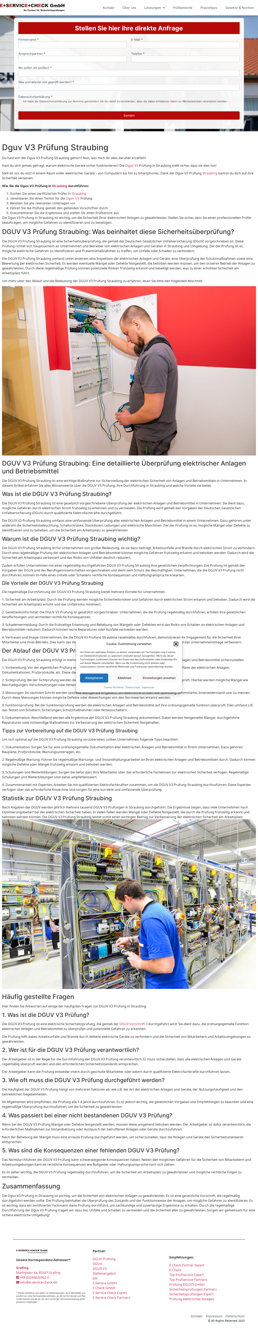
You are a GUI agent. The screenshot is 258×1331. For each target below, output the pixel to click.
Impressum (148, 687)
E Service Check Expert (111, 1293)
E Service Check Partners (111, 1297)
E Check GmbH (104, 1288)
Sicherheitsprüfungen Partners (193, 1289)
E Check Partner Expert (186, 1265)
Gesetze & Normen (239, 8)
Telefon (138, 54)
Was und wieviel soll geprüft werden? (46, 82)
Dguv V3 (131, 165)
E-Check (175, 1270)
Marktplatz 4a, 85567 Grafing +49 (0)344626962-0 (38, 1273)
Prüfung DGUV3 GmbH (187, 1284)
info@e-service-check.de (38, 1282)
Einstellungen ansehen (159, 678)
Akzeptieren (94, 678)
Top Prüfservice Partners (188, 1279)
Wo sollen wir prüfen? (35, 68)
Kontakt (108, 8)
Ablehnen (124, 678)
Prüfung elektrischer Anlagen (191, 1299)
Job (95, 1278)
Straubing (209, 173)
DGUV (97, 1264)
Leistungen (152, 8)
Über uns (129, 8)
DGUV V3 (100, 1268)
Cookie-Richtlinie (114, 687)
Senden (129, 115)
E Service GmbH (105, 1283)
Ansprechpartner (31, 54)
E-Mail (137, 39)
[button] (176, 644)
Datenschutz (133, 687)
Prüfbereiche (182, 8)
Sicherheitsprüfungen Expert (191, 1294)
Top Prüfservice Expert (186, 1275)
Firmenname (28, 39)
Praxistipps (208, 8)
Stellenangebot (104, 1273)
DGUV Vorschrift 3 (134, 1024)
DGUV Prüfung (104, 1259)
